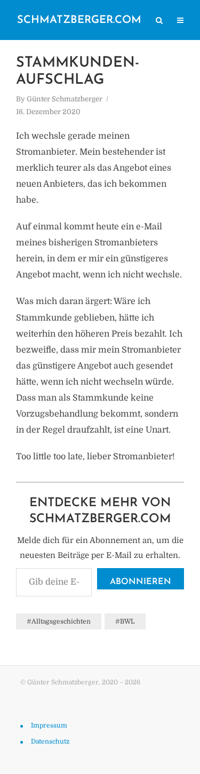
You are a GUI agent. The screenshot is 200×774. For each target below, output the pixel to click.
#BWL (125, 621)
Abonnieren (140, 582)
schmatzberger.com (79, 20)
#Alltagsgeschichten (59, 621)
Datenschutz (50, 741)
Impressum (49, 725)
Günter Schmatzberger (64, 99)
